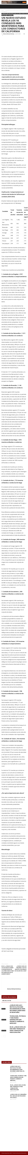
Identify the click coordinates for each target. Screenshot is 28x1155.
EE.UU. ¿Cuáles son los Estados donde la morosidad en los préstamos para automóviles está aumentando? (7, 970)
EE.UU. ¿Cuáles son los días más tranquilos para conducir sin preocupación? (18, 1029)
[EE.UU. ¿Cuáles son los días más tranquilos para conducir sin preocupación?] (5, 1028)
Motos (3, 1008)
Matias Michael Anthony (8, 33)
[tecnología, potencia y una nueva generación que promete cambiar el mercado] (5, 1017)
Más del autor (6, 1000)
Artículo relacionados (9, 997)
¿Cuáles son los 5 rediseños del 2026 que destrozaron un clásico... (18, 1096)
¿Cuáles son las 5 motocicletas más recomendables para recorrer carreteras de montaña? (17, 1008)
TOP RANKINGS (10, 15)
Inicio (2, 10)
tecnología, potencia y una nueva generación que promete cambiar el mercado (18, 1019)
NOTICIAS (4, 15)
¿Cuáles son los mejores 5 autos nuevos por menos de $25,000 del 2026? (21, 968)
